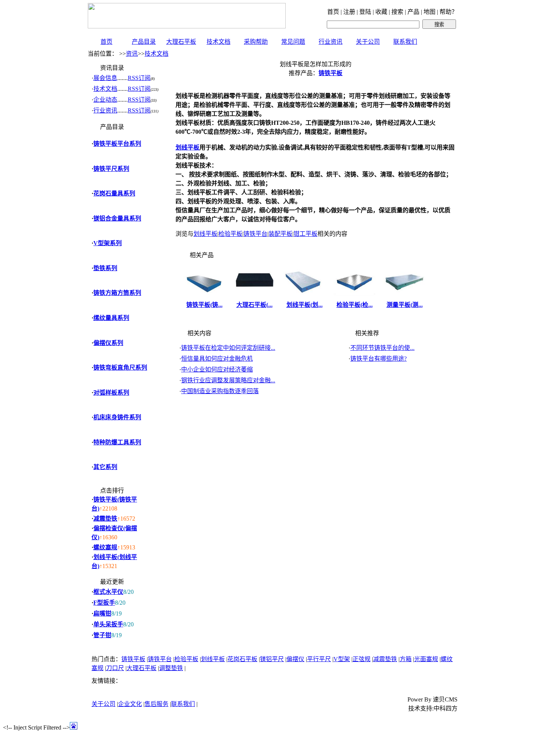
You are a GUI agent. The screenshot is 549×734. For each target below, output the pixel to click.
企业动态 (105, 99)
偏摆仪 (295, 659)
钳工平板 (305, 234)
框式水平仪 (108, 592)
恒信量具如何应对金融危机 (217, 358)
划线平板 (205, 234)
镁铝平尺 (272, 659)
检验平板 (230, 234)
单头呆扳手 (108, 624)
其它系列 (105, 467)
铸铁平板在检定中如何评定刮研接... (228, 348)
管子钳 (102, 635)
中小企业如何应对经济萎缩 (217, 369)
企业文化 (130, 704)
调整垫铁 (171, 668)
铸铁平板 (133, 659)
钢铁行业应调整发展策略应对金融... (228, 380)
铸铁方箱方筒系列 (117, 293)
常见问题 (293, 41)
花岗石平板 (242, 659)
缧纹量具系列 (111, 318)
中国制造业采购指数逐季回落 (220, 391)
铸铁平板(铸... (204, 305)
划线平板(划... (304, 305)
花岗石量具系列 (114, 193)
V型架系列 (107, 243)
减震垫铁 (105, 518)
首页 (106, 41)
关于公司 (368, 41)
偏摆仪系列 (108, 343)
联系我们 (405, 41)
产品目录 (144, 41)
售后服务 (156, 704)
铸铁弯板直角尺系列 (120, 367)
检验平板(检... (354, 305)
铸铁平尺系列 (111, 169)
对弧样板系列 (111, 392)
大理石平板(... (254, 305)
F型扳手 (104, 602)
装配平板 (280, 234)
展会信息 (105, 78)
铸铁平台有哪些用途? (378, 358)
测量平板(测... (405, 305)
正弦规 (361, 659)
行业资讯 (330, 41)
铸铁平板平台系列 (117, 144)
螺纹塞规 (105, 547)
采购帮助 (256, 41)
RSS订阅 (139, 78)
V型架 (342, 659)
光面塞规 (426, 659)
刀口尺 (115, 668)
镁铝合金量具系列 (117, 218)
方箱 (406, 659)
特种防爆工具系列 (117, 442)
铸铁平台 (255, 234)
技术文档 (218, 41)
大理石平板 (181, 41)
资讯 (132, 53)
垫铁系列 (105, 268)
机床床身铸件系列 (117, 417)
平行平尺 (319, 659)
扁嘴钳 (102, 613)
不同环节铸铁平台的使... (382, 348)
